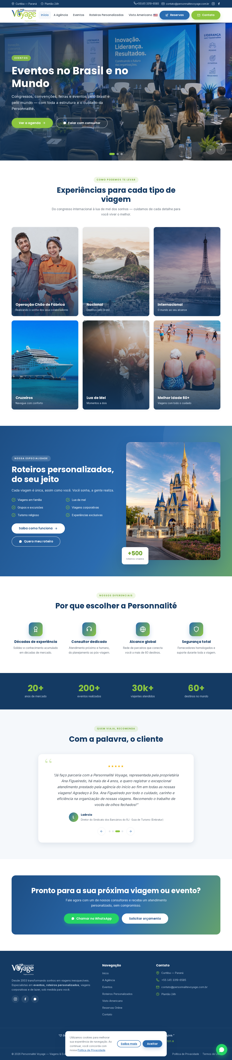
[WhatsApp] (35, 984)
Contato (208, 15)
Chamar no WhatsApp (94, 904)
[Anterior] (210, 149)
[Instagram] (213, 3)
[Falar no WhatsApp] (221, 1049)
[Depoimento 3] (117, 817)
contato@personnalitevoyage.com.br (184, 972)
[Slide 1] (112, 154)
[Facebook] (218, 3)
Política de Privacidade (185, 1039)
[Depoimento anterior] (101, 817)
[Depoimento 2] (113, 817)
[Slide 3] (122, 154)
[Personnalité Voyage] (24, 15)
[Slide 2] (118, 154)
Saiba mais (129, 1044)
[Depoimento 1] (110, 817)
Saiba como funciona (36, 528)
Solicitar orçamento (145, 904)
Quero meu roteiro (38, 541)
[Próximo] (221, 149)
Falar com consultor (91, 120)
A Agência (61, 15)
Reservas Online (112, 993)
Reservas (177, 15)
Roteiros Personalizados (106, 15)
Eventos (78, 15)
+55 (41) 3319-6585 (173, 965)
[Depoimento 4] (122, 817)
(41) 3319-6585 (148, 3)
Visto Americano (140, 15)
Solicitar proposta (33, 120)
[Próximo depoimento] (130, 817)
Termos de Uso (211, 1039)
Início (45, 15)
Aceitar (152, 1044)
